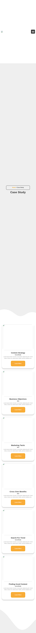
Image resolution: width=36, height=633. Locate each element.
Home (14, 187)
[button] (33, 32)
